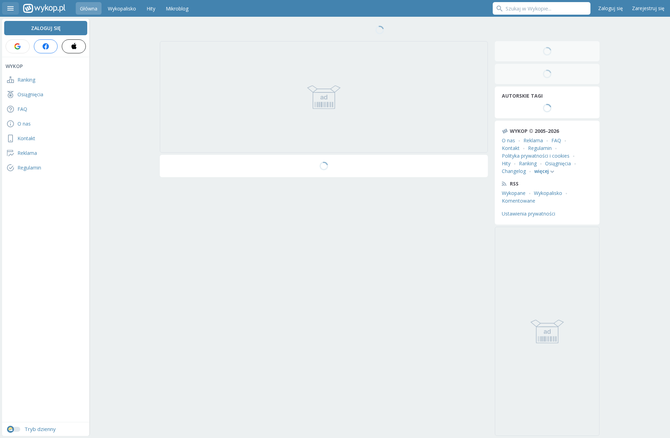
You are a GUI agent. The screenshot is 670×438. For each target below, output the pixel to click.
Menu (10, 8)
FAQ (556, 140)
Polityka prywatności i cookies (536, 155)
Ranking (528, 163)
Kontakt (511, 148)
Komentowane (518, 200)
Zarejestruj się (648, 8)
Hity (506, 163)
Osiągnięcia (558, 163)
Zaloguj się (610, 8)
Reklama (533, 140)
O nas (508, 140)
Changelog (514, 171)
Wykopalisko (548, 193)
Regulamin (540, 148)
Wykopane (514, 193)
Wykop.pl (44, 8)
